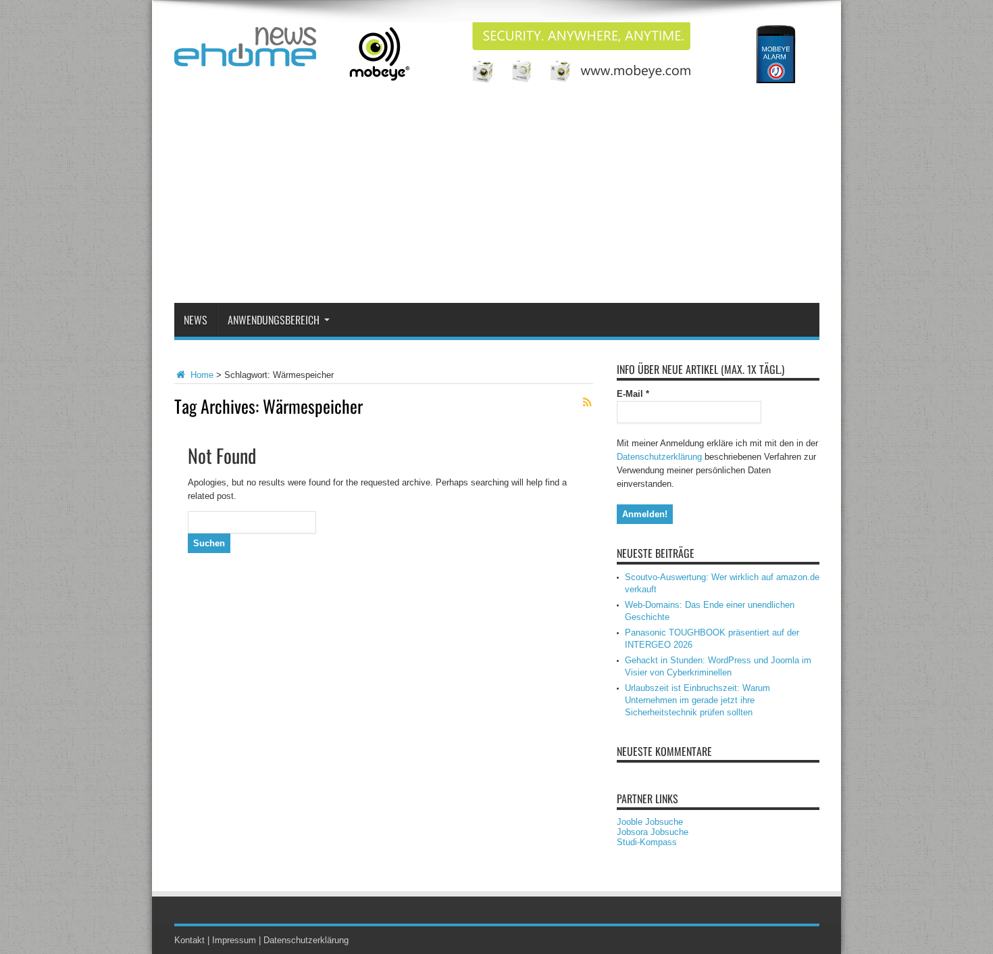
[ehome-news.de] (245, 56)
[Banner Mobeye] (573, 80)
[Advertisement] (496, 201)
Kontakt (189, 940)
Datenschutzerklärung (659, 457)
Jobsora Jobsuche (652, 832)
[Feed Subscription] (587, 402)
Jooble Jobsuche (650, 822)
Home (200, 375)
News (195, 320)
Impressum (234, 940)
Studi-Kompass (647, 842)
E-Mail (633, 394)
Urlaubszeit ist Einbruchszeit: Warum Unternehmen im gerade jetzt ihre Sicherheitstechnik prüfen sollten (697, 700)
